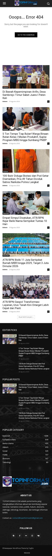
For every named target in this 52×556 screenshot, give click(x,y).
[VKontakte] (38, 535)
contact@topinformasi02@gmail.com (27, 518)
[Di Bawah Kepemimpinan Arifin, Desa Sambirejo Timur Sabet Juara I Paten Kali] (26, 77)
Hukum (5, 87)
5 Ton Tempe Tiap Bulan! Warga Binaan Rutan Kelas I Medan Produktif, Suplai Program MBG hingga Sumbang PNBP (25, 137)
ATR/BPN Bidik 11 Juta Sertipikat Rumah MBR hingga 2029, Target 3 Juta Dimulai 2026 (26, 263)
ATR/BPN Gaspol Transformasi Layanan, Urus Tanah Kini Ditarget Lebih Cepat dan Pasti (26, 305)
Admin (5, 101)
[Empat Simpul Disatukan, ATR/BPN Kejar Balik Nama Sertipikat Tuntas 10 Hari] (26, 203)
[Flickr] (25, 535)
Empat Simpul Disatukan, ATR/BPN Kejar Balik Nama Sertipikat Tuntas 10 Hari (25, 221)
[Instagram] (32, 535)
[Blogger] (13, 535)
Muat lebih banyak (25, 317)
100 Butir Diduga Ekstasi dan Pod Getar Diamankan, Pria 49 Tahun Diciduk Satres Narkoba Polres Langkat (26, 179)
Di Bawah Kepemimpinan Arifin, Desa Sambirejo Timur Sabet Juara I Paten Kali (24, 95)
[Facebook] (19, 535)
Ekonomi (6, 213)
